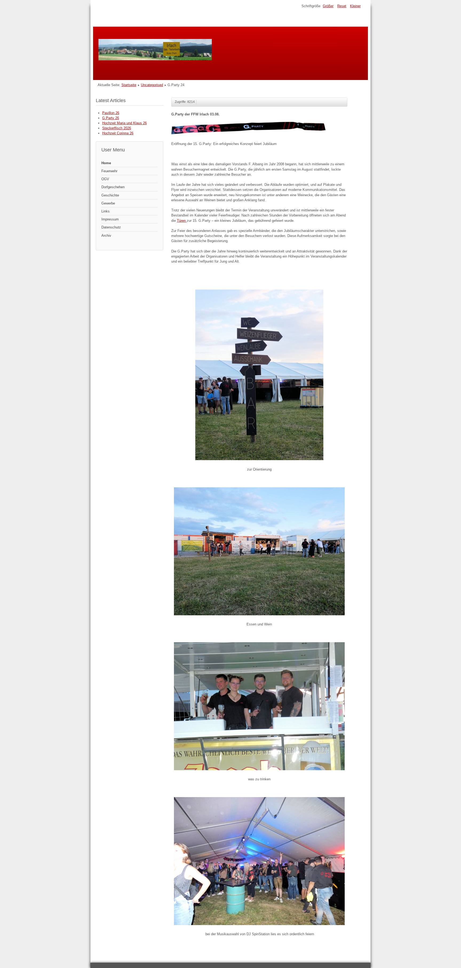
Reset (341, 6)
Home (106, 163)
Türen (182, 221)
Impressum (110, 219)
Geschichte (110, 195)
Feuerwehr (109, 171)
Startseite (128, 85)
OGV (105, 179)
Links (105, 211)
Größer (328, 6)
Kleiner (355, 6)
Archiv (106, 236)
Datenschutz (111, 227)
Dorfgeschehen (113, 187)
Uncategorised (152, 85)
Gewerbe (108, 203)
